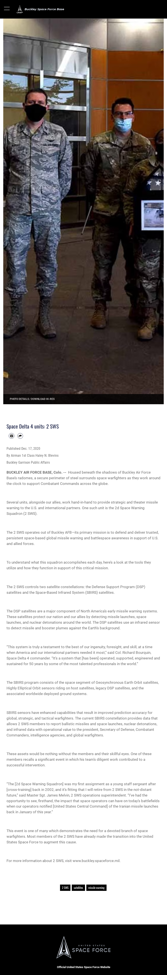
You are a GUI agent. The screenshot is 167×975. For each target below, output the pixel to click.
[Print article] (11, 436)
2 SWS (65, 888)
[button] (7, 9)
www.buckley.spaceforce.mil (96, 861)
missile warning (96, 888)
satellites (78, 888)
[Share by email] (20, 436)
